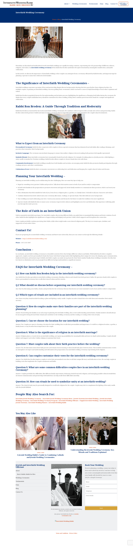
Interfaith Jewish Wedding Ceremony (28, 398)
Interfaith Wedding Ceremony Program (43, 400)
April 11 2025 (40, 452)
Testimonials (20, 481)
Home (54, 19)
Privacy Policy (73, 533)
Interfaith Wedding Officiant (68, 400)
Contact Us (19, 492)
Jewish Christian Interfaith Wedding (86, 398)
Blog (59, 19)
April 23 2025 (92, 447)
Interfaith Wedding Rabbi (57, 402)
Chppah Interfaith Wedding (89, 400)
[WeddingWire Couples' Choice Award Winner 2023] (64, 521)
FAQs (17, 485)
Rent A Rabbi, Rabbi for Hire (26, 474)
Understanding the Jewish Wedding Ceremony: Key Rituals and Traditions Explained (92, 451)
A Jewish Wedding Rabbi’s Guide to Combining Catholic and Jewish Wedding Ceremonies (40, 456)
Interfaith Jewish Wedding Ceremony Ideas (57, 398)
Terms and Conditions (62, 533)
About (18, 471)
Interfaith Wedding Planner (37, 402)
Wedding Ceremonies (22, 478)
